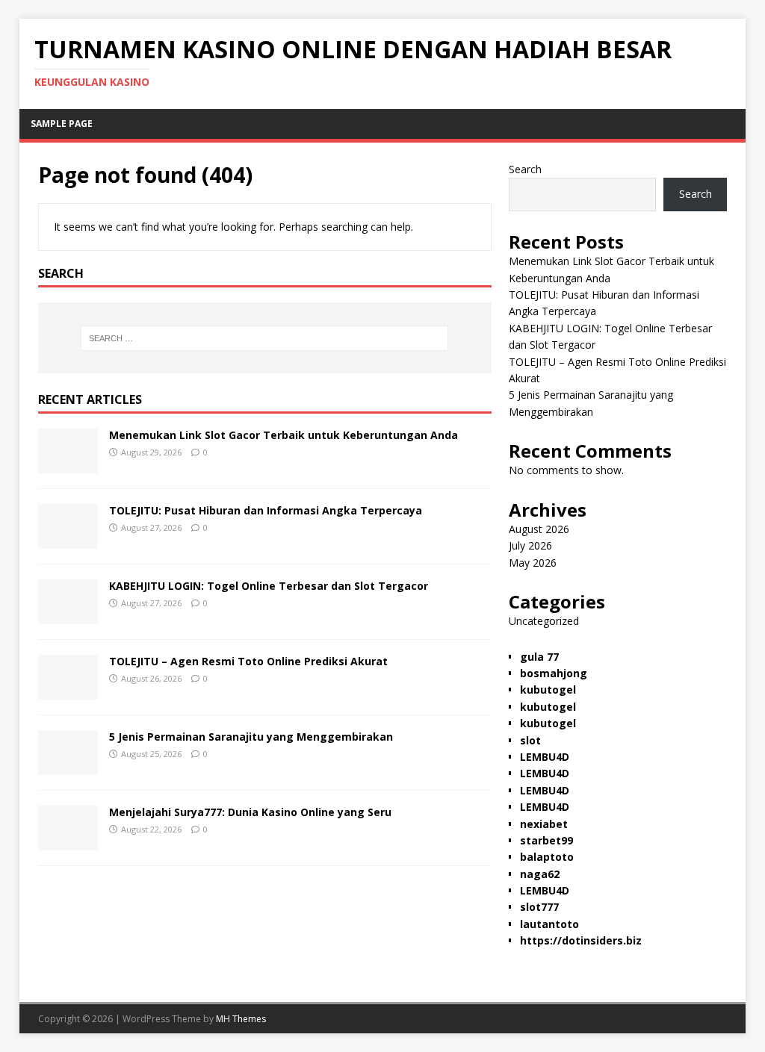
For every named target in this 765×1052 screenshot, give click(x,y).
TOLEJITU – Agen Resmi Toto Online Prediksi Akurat (248, 661)
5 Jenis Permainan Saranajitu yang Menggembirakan (251, 736)
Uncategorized (544, 621)
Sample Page (62, 123)
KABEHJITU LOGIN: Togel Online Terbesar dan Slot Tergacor (268, 586)
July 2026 (530, 545)
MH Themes (241, 1018)
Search (525, 169)
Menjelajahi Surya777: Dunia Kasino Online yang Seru (250, 812)
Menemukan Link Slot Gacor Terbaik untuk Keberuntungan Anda (283, 435)
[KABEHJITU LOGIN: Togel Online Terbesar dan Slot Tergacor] (68, 615)
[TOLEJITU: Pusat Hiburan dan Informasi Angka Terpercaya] (68, 539)
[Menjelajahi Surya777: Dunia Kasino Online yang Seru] (68, 841)
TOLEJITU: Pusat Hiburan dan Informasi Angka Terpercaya (265, 510)
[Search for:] (265, 338)
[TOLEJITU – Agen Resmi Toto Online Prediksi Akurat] (68, 690)
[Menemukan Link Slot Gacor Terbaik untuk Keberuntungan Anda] (68, 464)
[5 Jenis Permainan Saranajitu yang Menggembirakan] (68, 766)
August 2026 (539, 529)
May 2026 (533, 562)
